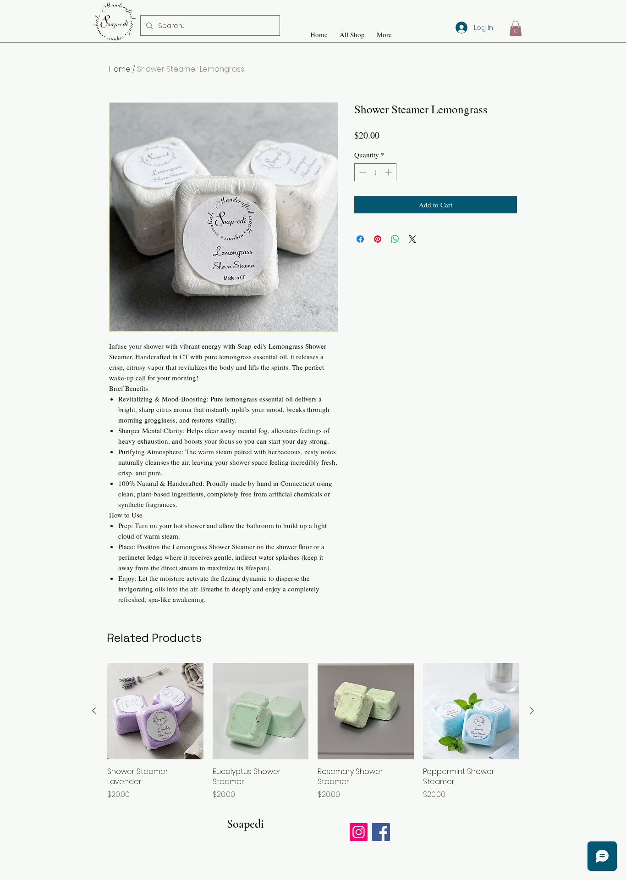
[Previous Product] (93, 710)
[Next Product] (532, 710)
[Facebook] (381, 832)
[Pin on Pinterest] (377, 239)
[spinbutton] (375, 172)
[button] (515, 28)
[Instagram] (359, 832)
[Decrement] (362, 172)
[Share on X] (412, 239)
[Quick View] (155, 711)
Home (120, 69)
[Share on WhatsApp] (395, 239)
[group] (313, 731)
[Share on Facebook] (360, 239)
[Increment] (389, 172)
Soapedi (245, 824)
